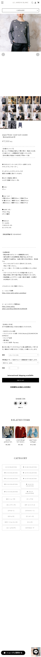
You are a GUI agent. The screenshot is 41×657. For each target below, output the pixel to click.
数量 (3, 368)
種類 (3, 355)
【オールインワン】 (30, 505)
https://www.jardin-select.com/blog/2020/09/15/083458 (14, 308)
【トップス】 (30, 499)
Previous (3, 54)
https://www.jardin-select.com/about (14, 293)
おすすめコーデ (30, 528)
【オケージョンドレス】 (11, 522)
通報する (20, 407)
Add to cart (20, 380)
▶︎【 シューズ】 (11, 499)
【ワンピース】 (30, 516)
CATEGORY (20, 10)
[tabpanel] (20, 54)
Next (37, 54)
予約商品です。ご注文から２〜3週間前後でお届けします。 (20, 360)
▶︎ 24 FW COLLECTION (30, 473)
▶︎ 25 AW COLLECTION (30, 467)
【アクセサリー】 (30, 511)
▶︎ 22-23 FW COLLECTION (30, 485)
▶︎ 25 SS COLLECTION (11, 473)
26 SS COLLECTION (11, 467)
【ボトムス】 (11, 516)
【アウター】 (11, 511)
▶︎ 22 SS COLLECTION (11, 492)
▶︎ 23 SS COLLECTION (11, 484)
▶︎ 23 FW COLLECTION (30, 478)
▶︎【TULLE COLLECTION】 (29, 492)
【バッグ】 (30, 522)
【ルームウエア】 (11, 528)
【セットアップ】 (11, 505)
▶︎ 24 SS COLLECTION (11, 478)
